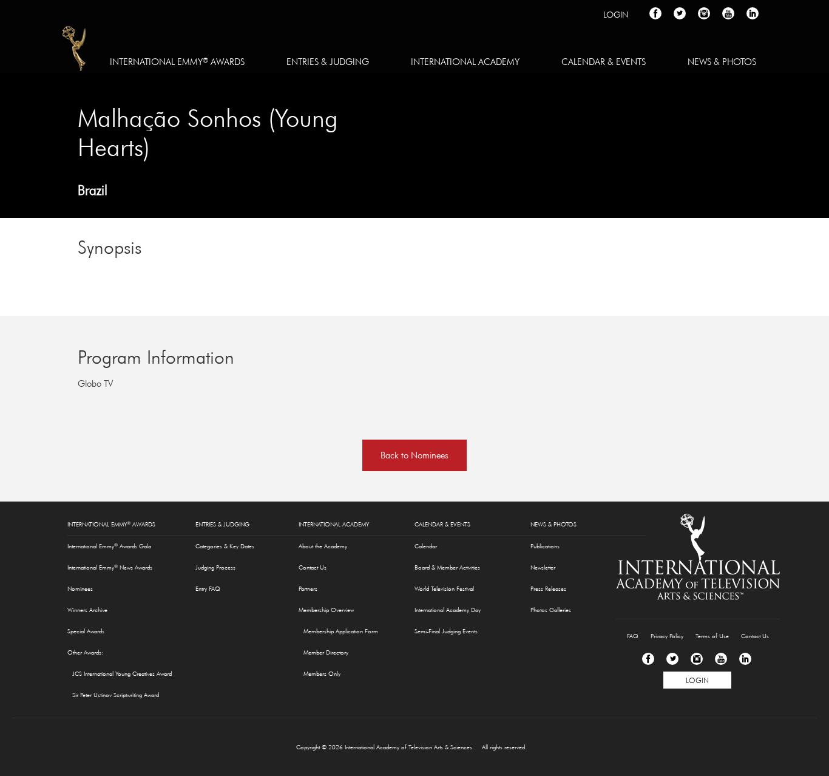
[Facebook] (648, 659)
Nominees (80, 589)
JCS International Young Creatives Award (122, 674)
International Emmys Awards (75, 50)
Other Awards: (85, 652)
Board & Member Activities (447, 567)
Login (615, 14)
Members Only (321, 674)
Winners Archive (87, 610)
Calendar (425, 546)
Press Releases (548, 589)
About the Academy (323, 546)
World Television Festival (444, 589)
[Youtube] (721, 659)
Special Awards (85, 631)
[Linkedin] (745, 659)
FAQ (632, 636)
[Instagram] (697, 659)
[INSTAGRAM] (704, 13)
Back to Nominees (414, 455)
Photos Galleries (550, 610)
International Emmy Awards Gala (109, 546)
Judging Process (215, 567)
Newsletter (542, 567)
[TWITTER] (680, 13)
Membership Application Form (340, 631)
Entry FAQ (207, 589)
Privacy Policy (667, 636)
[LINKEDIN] (752, 13)
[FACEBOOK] (655, 13)
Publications (545, 546)
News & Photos (722, 61)
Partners (308, 589)
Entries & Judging (327, 61)
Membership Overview (326, 610)
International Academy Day (447, 610)
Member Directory (325, 652)
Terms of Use (712, 636)
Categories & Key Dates (224, 546)
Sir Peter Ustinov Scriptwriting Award (115, 695)
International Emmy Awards (177, 61)
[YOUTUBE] (728, 13)
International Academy (465, 61)
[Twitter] (672, 659)
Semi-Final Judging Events (446, 631)
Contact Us (313, 567)
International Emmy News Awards (109, 567)
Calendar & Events (603, 61)
